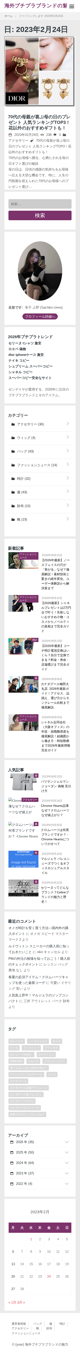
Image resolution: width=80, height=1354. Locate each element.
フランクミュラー (54, 1061)
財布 (23, 506)
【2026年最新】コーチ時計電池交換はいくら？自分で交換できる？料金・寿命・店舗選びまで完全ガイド (55, 657)
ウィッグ (25, 438)
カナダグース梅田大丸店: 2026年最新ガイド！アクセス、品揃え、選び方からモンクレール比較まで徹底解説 (55, 695)
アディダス (51, 1047)
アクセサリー (30, 424)
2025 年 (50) (24, 1152)
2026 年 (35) (24, 1142)
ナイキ (14, 1047)
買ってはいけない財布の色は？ (28, 1067)
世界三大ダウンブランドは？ (27, 1114)
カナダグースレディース (24, 1107)
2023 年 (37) (24, 1173)
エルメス (33, 1061)
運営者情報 (19, 1323)
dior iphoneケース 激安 (26, 355)
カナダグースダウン (22, 1101)
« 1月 (12, 1302)
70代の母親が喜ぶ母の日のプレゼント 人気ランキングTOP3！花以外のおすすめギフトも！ (39, 122)
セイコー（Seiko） (21, 1054)
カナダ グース (18, 1081)
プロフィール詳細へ (40, 316)
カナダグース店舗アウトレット (28, 1087)
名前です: (15, 307)
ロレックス (16, 1041)
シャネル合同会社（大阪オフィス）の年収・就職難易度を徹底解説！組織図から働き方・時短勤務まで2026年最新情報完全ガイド (55, 736)
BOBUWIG (16, 1061)
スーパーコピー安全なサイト (30, 378)
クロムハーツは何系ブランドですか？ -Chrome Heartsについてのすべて (55, 837)
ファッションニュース (36, 465)
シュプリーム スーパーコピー (30, 366)
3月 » (21, 1302)
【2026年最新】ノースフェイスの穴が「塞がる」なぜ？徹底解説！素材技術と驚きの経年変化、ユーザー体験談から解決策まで (55, 574)
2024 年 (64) (24, 1163)
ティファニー (31, 1047)
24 (49, 1276)
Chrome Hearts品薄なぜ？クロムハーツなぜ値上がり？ (55, 810)
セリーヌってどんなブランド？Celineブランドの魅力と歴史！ (55, 894)
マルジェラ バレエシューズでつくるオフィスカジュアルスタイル (55, 865)
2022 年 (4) (23, 1183)
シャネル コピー (20, 372)
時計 (23, 478)
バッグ (25, 451)
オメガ (57, 1041)
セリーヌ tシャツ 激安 (24, 343)
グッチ (52, 1074)
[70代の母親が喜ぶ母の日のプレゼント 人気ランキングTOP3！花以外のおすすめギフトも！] (40, 71)
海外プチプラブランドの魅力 (38, 5)
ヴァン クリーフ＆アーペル (26, 1074)
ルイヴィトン (46, 1054)
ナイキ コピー (18, 360)
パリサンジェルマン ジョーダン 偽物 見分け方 (56, 786)
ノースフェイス (38, 1041)
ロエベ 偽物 (17, 349)
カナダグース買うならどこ (26, 1094)
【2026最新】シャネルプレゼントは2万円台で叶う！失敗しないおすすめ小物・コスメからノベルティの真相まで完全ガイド (56, 617)
